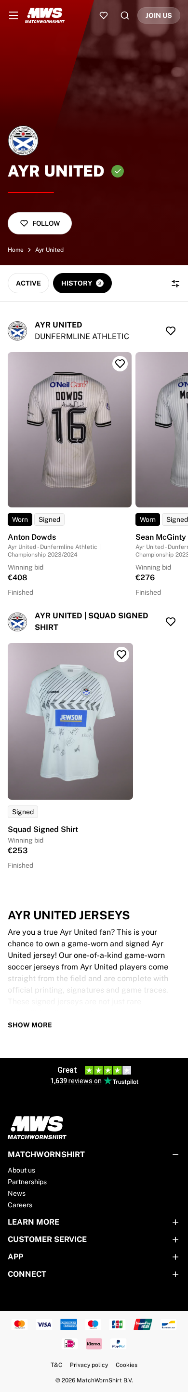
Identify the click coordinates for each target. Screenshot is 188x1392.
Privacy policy (89, 1365)
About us (21, 1170)
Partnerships (27, 1182)
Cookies (126, 1365)
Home (16, 249)
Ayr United (49, 249)
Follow (46, 223)
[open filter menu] (175, 283)
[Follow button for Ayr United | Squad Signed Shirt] (170, 621)
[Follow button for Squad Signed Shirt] (121, 654)
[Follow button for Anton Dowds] (120, 363)
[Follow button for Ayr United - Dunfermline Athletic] (170, 331)
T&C (56, 1365)
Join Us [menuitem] (159, 15)
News (17, 1193)
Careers (20, 1205)
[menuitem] (13, 15)
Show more (30, 1025)
